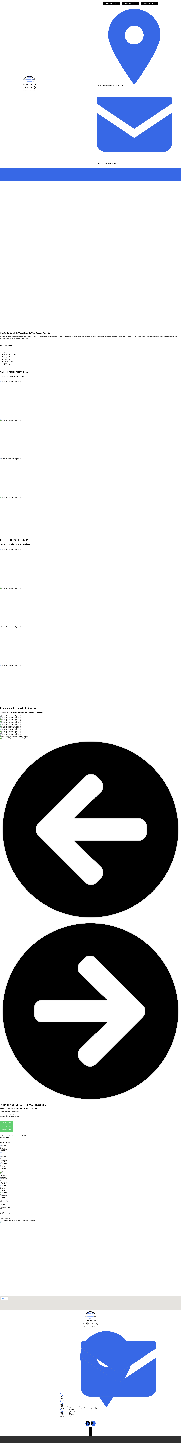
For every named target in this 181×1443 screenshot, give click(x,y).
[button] (90, 830)
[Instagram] (93, 1423)
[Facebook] (87, 1423)
